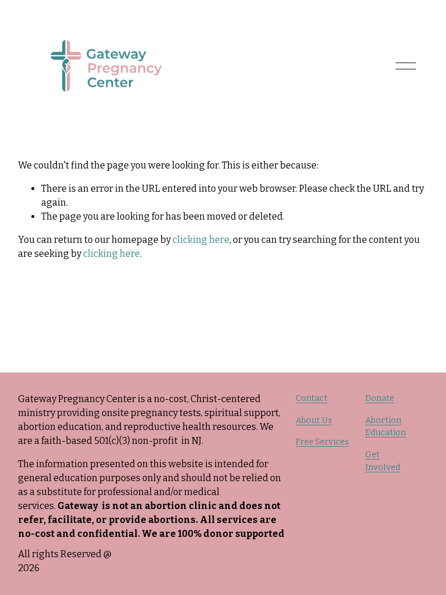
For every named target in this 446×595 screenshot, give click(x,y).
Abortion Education (385, 426)
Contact (312, 398)
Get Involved (382, 461)
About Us (314, 420)
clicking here (200, 239)
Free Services (322, 442)
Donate (379, 398)
